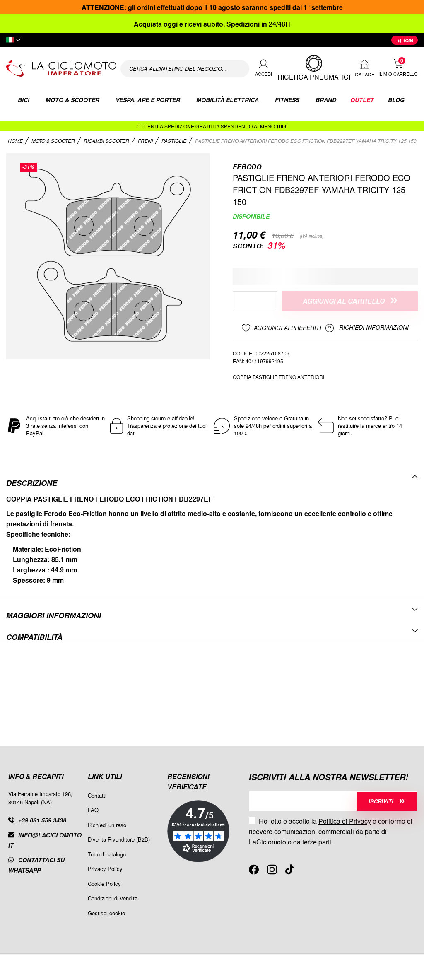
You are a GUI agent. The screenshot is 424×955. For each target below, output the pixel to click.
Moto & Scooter (53, 140)
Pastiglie (174, 140)
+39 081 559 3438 (42, 820)
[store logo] (61, 68)
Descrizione (31, 482)
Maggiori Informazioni (53, 615)
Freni (146, 140)
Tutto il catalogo (107, 854)
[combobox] (184, 68)
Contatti (97, 795)
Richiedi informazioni (373, 327)
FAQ (93, 810)
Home (16, 140)
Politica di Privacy (344, 821)
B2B (408, 40)
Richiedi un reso (107, 825)
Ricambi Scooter (107, 140)
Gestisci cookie (106, 913)
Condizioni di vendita (112, 898)
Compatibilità (34, 636)
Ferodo (247, 166)
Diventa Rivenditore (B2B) (119, 839)
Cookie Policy (104, 883)
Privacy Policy (105, 869)
